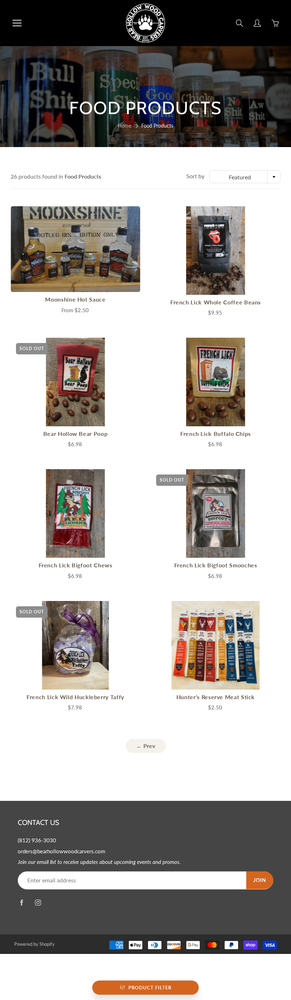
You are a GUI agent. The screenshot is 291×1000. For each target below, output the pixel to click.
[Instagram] (38, 903)
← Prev (145, 745)
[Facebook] (21, 903)
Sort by (195, 176)
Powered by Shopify (34, 944)
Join (259, 880)
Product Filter (149, 987)
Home (124, 126)
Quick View (75, 249)
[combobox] (244, 176)
